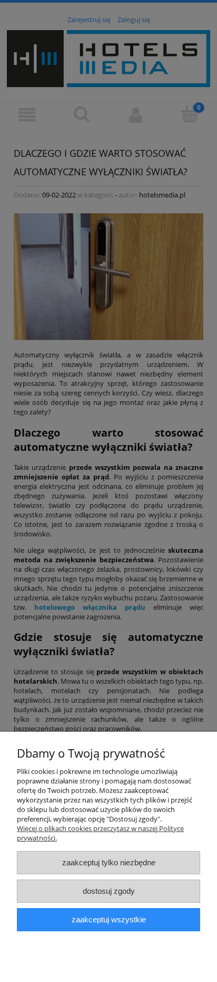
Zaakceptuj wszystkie (109, 919)
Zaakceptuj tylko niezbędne (108, 862)
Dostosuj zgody (109, 890)
